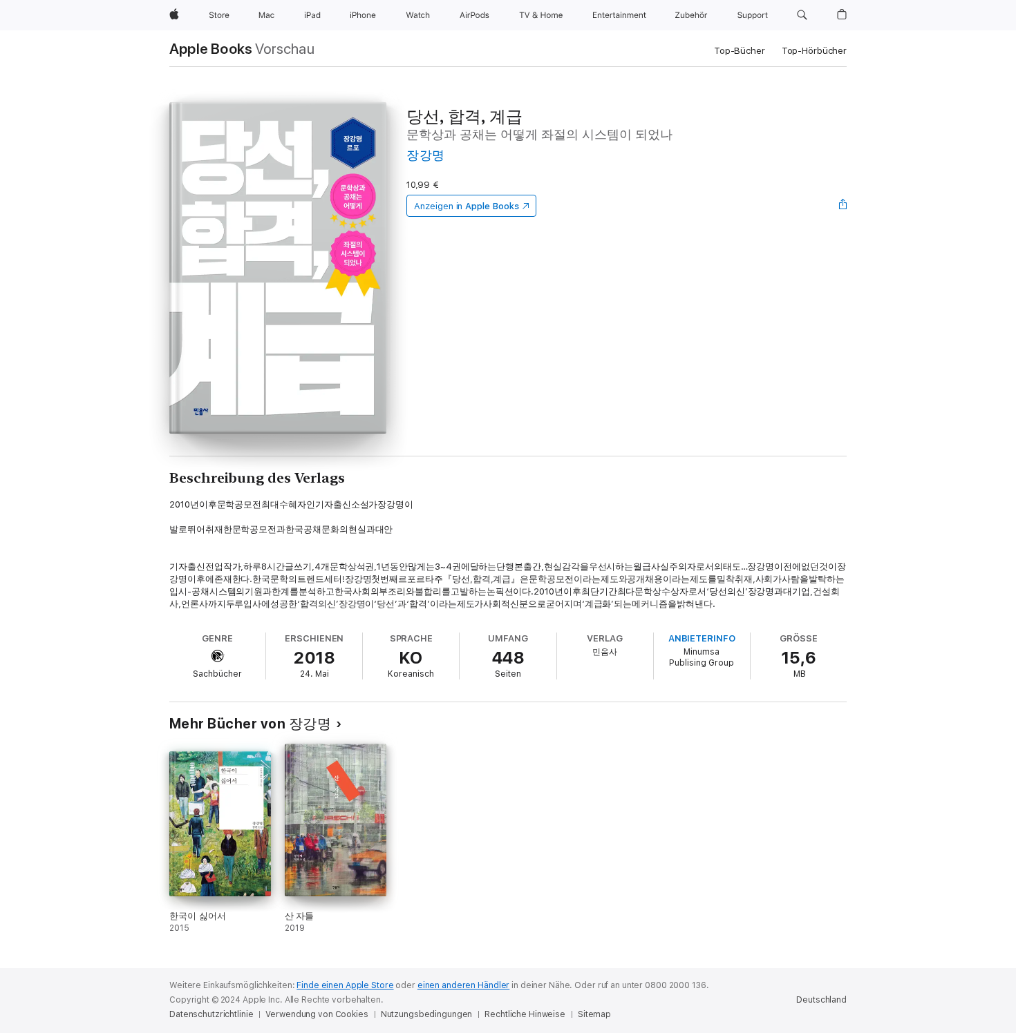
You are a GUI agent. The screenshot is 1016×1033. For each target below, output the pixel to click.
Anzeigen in (466, 206)
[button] (802, 15)
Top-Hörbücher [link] (814, 51)
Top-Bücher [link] (739, 51)
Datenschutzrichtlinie (211, 1014)
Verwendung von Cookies (316, 1014)
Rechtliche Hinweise (525, 1014)
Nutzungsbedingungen (427, 1014)
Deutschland (821, 1000)
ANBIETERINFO (701, 638)
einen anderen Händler (463, 985)
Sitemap (594, 1014)
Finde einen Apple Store (345, 985)
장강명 (425, 155)
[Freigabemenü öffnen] (843, 206)
